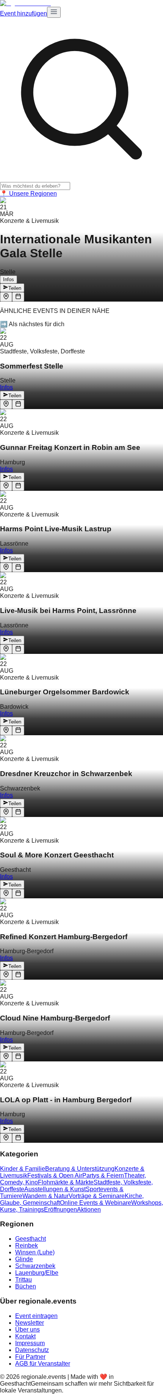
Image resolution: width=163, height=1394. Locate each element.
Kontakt (25, 1336)
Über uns (27, 1329)
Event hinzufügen (23, 13)
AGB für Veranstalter (42, 1363)
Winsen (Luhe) (35, 1252)
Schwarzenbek (35, 1266)
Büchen (25, 1286)
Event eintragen (36, 1316)
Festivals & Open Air (54, 1175)
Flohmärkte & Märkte (66, 1182)
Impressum (30, 1343)
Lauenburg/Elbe (36, 1273)
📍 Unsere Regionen (28, 193)
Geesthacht (30, 1238)
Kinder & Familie (22, 1168)
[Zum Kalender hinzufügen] (18, 297)
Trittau (23, 1279)
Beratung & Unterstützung (79, 1168)
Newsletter (29, 1322)
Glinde (24, 1259)
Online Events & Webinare (95, 1203)
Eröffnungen (60, 1209)
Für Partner (30, 1357)
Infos (8, 279)
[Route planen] (6, 297)
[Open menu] (54, 12)
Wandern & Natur (45, 1196)
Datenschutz (32, 1350)
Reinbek (26, 1245)
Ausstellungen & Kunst (55, 1189)
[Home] (25, 3)
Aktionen (89, 1209)
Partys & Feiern (103, 1175)
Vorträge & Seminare (97, 1196)
